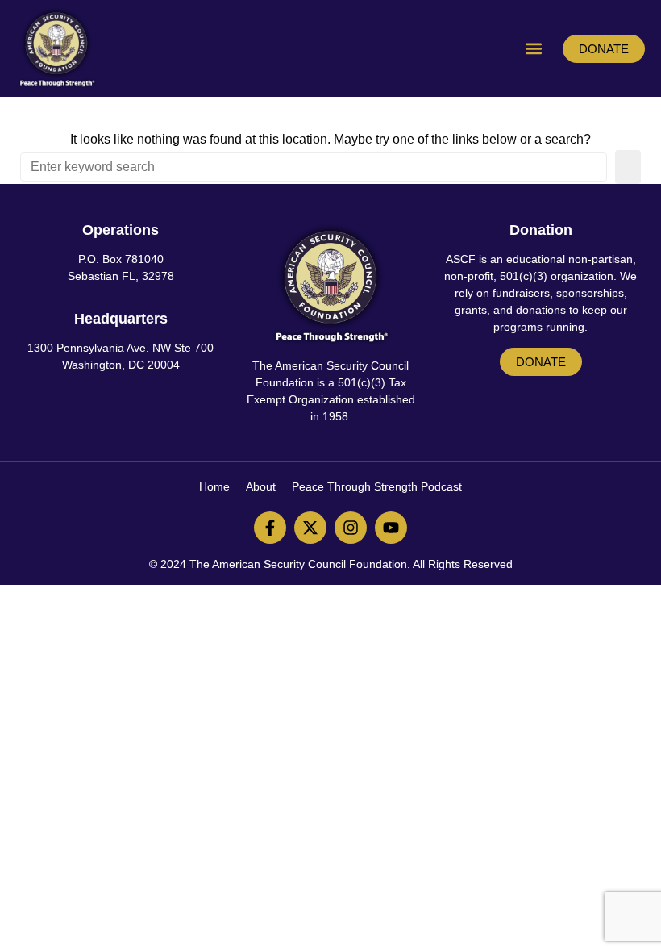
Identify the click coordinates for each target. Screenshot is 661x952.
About (261, 486)
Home (214, 486)
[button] (533, 48)
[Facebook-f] (270, 527)
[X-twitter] (310, 527)
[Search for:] (313, 167)
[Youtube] (391, 527)
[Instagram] (351, 527)
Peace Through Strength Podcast (377, 486)
